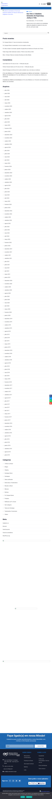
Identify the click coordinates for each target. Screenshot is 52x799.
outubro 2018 (8, 356)
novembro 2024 (8, 138)
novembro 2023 (8, 176)
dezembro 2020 (8, 280)
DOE (49, 3)
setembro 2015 (8, 448)
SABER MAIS (29, 797)
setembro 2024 (8, 144)
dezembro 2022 (8, 210)
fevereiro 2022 (8, 242)
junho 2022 (7, 229)
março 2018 (7, 378)
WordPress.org (6, 535)
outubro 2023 (8, 179)
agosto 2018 (8, 363)
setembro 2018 (8, 359)
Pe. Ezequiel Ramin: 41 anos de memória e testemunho (16, 42)
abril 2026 (7, 99)
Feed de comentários (8, 532)
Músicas (7, 489)
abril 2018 (7, 375)
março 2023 (7, 201)
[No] (50, 795)
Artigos (6, 466)
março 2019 (7, 344)
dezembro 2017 (8, 385)
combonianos (31, 20)
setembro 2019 (8, 328)
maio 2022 (7, 233)
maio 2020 (7, 302)
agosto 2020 (8, 293)
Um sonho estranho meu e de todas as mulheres (28, 70)
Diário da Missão (9, 479)
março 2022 (7, 239)
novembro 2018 (8, 353)
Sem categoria (8, 505)
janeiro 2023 (7, 207)
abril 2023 (7, 198)
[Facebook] (39, 4)
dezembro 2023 (8, 172)
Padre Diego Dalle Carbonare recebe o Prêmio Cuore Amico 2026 (18, 51)
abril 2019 (7, 340)
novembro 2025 (8, 106)
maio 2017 (7, 407)
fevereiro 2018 (8, 382)
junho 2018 (7, 369)
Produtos (7, 498)
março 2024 (7, 163)
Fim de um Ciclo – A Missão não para (19, 63)
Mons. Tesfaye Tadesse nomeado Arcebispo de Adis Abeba (17, 55)
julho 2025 (7, 118)
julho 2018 (7, 366)
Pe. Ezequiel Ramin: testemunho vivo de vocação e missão (17, 45)
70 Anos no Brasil (9, 463)
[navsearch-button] (46, 4)
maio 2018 (7, 372)
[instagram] (41, 4)
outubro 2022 (8, 217)
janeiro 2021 (7, 277)
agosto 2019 (8, 331)
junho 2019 (7, 337)
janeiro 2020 (7, 315)
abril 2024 (7, 160)
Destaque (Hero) (8, 473)
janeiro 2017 (7, 420)
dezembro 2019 (8, 318)
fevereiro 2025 (8, 128)
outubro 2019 (8, 325)
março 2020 (7, 309)
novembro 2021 (8, 252)
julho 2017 (7, 401)
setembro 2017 (8, 394)
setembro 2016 (8, 432)
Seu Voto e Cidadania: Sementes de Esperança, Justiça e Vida (35, 16)
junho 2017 (7, 404)
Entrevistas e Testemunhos (11, 482)
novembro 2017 (8, 388)
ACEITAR (23, 797)
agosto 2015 (8, 451)
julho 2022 (7, 226)
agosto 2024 (8, 147)
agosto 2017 (8, 398)
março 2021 (7, 274)
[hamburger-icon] (2, 8)
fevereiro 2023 (8, 204)
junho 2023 (7, 191)
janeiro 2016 (7, 445)
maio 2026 (7, 96)
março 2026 (7, 103)
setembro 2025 (8, 112)
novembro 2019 (8, 321)
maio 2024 (7, 157)
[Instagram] (13, 780)
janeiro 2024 (7, 169)
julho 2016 (7, 439)
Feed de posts (6, 529)
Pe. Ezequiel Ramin (9, 495)
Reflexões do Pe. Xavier (10, 501)
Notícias (7, 492)
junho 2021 (7, 264)
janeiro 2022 (7, 245)
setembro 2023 (8, 182)
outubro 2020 (8, 287)
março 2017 (7, 413)
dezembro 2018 (8, 350)
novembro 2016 (8, 426)
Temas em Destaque (9, 508)
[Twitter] (43, 4)
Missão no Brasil (9, 485)
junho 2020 (7, 299)
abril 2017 (7, 410)
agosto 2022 (8, 223)
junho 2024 (7, 153)
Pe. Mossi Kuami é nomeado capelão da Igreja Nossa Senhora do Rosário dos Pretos (23, 48)
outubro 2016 (8, 429)
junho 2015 (7, 455)
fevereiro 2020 (8, 312)
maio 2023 (7, 195)
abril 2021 (7, 271)
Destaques (7, 476)
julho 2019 (7, 334)
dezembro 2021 (8, 248)
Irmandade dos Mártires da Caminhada (12, 79)
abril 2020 (7, 306)
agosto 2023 (8, 185)
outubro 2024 (8, 141)
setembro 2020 (8, 290)
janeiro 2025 (7, 131)
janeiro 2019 (7, 347)
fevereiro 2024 (8, 166)
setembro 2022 (8, 220)
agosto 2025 (8, 115)
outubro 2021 (8, 255)
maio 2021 (7, 268)
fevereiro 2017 (8, 417)
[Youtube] (45, 4)
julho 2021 (7, 261)
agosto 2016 (8, 436)
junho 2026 (7, 93)
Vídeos (6, 514)
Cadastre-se (6, 523)
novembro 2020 (8, 283)
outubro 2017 (8, 391)
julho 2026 (7, 90)
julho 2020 (7, 296)
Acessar (5, 526)
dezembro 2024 (8, 134)
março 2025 (7, 125)
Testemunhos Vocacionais (11, 511)
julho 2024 (7, 150)
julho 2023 (7, 188)
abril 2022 (7, 236)
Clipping (6, 470)
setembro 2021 (8, 258)
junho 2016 (7, 442)
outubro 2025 (8, 109)
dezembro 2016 (8, 423)
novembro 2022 (8, 214)
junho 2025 (7, 122)
